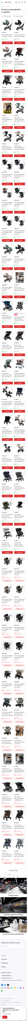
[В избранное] (11, 20)
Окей (5, 1017)
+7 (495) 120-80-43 (6, 975)
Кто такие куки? (6, 1013)
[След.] (17, 875)
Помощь (3, 966)
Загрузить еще (13, 870)
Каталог (3, 955)
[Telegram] (5, 985)
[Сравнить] (11, 23)
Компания (4, 959)
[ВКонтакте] (2, 985)
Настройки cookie (17, 1002)
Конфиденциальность (6, 1002)
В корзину (7, 42)
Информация (4, 963)
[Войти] (22, 2)
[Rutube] (8, 985)
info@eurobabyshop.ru (7, 978)
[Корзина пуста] (25, 2)
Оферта (3, 1004)
